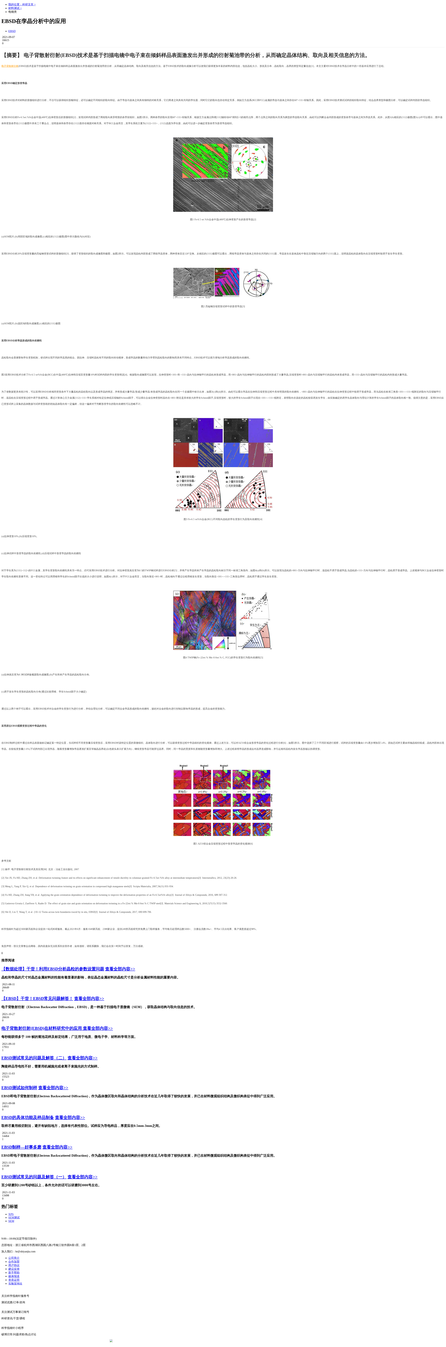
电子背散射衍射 (9, 66)
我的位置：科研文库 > (22, 4)
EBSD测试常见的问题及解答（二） (34, 1058)
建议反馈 (14, 1268)
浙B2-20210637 (194, 1340)
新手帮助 (14, 1272)
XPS (11, 1214)
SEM (11, 1221)
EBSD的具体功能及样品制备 (27, 1117)
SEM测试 (14, 1217)
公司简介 (14, 1257)
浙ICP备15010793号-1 (218, 1340)
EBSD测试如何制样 (19, 1087)
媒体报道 (14, 1276)
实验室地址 (15, 1283)
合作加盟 (14, 1261)
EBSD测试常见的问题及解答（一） (34, 1177)
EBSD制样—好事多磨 (21, 1147)
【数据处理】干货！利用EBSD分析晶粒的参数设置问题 (52, 969)
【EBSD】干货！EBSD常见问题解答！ (37, 998)
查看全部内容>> (120, 969)
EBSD (12, 31)
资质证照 (14, 1279)
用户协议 (14, 1265)
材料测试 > (15, 8)
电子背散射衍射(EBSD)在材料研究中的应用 (42, 1028)
